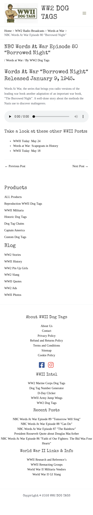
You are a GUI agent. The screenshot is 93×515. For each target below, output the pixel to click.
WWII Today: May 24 (26, 141)
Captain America (14, 230)
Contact (46, 330)
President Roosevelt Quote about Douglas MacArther (46, 433)
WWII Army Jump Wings (46, 398)
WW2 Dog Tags (46, 403)
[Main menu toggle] (84, 13)
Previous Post (15, 166)
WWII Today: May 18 (26, 150)
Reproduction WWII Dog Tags (23, 203)
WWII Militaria (14, 210)
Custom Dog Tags (15, 237)
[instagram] (51, 365)
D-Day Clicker (47, 393)
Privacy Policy (47, 335)
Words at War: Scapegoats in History (35, 145)
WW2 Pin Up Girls (16, 268)
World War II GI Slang (46, 474)
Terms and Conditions (46, 345)
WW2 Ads (10, 288)
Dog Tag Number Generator (46, 388)
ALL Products (13, 197)
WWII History (13, 261)
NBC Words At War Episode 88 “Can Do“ (46, 424)
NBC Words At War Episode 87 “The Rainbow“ (46, 429)
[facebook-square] (42, 365)
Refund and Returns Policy (46, 340)
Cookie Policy (46, 355)
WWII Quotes (12, 281)
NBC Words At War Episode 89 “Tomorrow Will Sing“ (46, 419)
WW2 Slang (11, 274)
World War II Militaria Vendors (46, 469)
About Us (46, 326)
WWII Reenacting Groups (47, 464)
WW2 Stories (12, 254)
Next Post (80, 166)
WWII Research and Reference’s (46, 459)
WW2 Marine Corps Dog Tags (46, 383)
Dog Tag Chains (14, 223)
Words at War (14, 60)
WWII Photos (12, 294)
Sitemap (46, 350)
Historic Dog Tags (15, 217)
